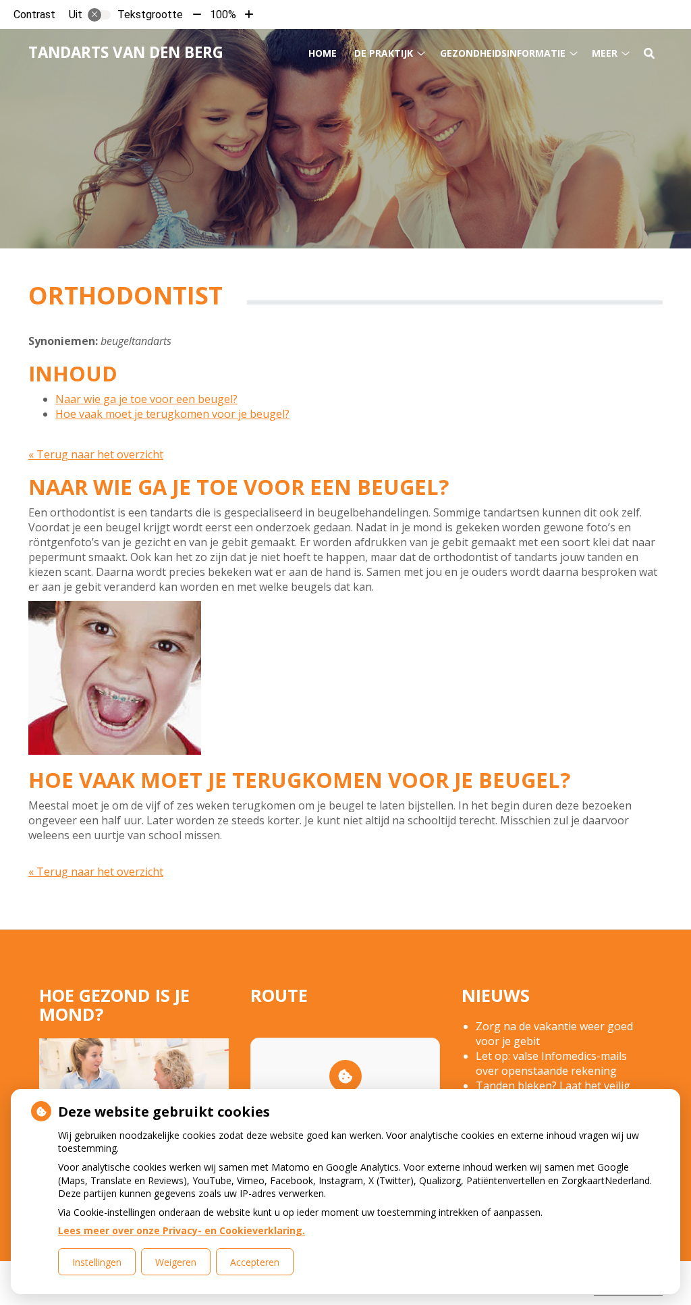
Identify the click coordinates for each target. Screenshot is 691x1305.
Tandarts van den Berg (125, 52)
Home (322, 53)
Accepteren (254, 1262)
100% (223, 14)
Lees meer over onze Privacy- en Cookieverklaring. (181, 1230)
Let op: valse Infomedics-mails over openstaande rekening (551, 1063)
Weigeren (175, 1262)
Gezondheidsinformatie (502, 53)
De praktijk (383, 53)
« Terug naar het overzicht (95, 454)
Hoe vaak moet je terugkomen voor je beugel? (172, 413)
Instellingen (96, 1262)
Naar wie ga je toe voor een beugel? (146, 399)
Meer (604, 53)
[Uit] (99, 15)
